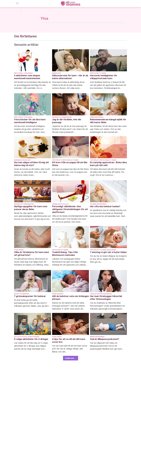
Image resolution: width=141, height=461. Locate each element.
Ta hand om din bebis (98, 204)
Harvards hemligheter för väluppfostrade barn (103, 77)
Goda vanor (18, 250)
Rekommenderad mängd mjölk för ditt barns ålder (108, 121)
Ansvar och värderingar (62, 117)
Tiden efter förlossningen (101, 294)
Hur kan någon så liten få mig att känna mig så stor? (31, 164)
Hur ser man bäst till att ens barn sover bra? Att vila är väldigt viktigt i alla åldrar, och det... (69, 349)
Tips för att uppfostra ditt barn (65, 160)
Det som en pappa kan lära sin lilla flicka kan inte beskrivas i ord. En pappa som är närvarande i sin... (70, 172)
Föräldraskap (57, 294)
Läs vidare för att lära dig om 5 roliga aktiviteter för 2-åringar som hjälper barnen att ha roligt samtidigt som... (31, 346)
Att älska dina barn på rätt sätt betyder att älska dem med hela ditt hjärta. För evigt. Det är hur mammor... (107, 172)
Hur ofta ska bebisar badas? (105, 206)
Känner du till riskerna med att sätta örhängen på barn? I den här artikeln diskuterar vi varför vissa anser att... (68, 306)
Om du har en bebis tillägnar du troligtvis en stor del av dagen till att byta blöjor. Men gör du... (108, 259)
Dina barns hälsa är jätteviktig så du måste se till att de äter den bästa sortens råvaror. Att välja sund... (68, 85)
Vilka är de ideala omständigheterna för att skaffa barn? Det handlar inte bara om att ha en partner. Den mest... (70, 219)
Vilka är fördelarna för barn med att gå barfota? (31, 253)
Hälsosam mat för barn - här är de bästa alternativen (70, 77)
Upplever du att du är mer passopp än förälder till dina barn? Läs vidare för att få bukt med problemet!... (70, 129)
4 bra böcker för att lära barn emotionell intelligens (29, 121)
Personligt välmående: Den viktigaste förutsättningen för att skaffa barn (70, 209)
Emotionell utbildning (23, 73)
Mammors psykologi (22, 160)
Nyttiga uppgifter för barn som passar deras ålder (30, 208)
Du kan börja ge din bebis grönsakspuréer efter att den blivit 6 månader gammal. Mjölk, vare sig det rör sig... (32, 303)
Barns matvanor (96, 117)
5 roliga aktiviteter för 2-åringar (31, 339)
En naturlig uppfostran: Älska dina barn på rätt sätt (108, 164)
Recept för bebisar (21, 294)
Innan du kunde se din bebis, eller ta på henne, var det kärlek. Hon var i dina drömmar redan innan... (32, 172)
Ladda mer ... (70, 358)
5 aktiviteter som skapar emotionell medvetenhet (27, 77)
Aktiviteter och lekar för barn (26, 337)
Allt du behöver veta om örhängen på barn (70, 297)
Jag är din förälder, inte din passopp (66, 121)
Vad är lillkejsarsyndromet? (104, 339)
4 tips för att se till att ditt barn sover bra (68, 340)
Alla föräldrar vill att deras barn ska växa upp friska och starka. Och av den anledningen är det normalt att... (108, 129)
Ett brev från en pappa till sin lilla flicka (69, 164)
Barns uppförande (97, 337)
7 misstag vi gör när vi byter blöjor (108, 252)
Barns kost (56, 73)
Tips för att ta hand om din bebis (103, 250)
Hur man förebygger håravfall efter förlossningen (106, 297)
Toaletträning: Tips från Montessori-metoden (65, 253)
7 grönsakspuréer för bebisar (30, 296)
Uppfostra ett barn (98, 73)
